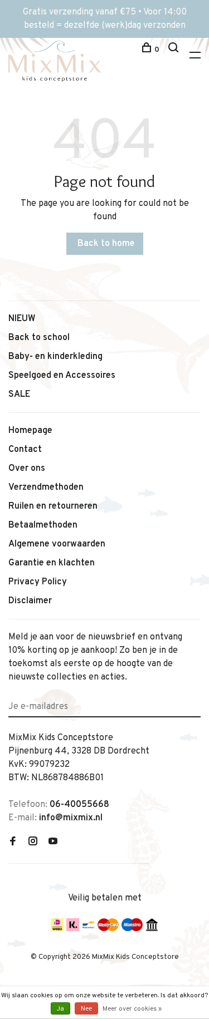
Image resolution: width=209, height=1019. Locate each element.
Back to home (106, 243)
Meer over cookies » (132, 1009)
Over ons (26, 468)
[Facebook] (12, 842)
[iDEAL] (57, 928)
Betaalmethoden (42, 525)
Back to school (39, 337)
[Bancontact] (88, 928)
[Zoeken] (174, 50)
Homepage (30, 430)
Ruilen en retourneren (53, 506)
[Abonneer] (196, 700)
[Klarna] (72, 928)
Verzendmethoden (46, 487)
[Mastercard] (108, 928)
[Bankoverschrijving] (151, 928)
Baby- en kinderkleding (55, 356)
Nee (86, 1009)
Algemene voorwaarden (56, 544)
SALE (19, 394)
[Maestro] (132, 928)
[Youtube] (52, 842)
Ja (60, 1009)
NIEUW (22, 318)
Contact (25, 449)
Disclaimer (30, 601)
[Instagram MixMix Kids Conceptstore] (32, 842)
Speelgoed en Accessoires (61, 375)
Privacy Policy (37, 582)
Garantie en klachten (51, 563)
